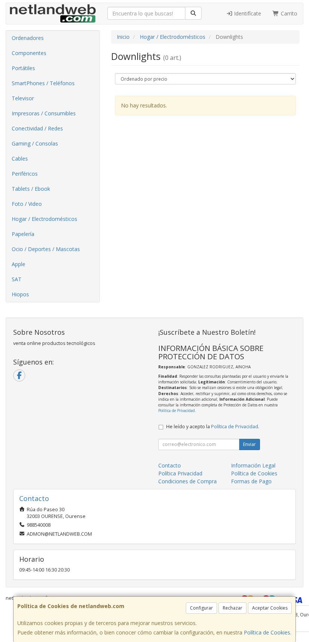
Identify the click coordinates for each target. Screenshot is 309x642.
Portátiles (23, 68)
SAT (16, 279)
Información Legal (253, 465)
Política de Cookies (267, 632)
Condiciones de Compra (187, 481)
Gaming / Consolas (35, 143)
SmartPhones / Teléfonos (43, 83)
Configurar (201, 608)
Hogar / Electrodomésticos (44, 218)
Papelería (23, 233)
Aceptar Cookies (270, 608)
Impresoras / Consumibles (44, 113)
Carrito (288, 13)
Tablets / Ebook (31, 188)
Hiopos (20, 294)
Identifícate (247, 13)
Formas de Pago (251, 481)
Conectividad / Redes (37, 128)
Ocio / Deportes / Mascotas (46, 249)
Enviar (249, 444)
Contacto (169, 465)
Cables (20, 158)
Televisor (23, 98)
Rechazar (232, 608)
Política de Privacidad (176, 410)
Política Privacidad (180, 473)
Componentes (29, 53)
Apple (18, 264)
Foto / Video (27, 203)
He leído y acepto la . (212, 426)
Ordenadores (28, 37)
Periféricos (25, 173)
